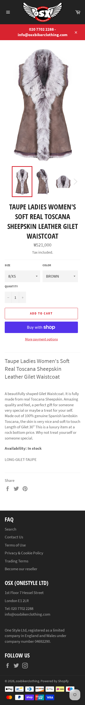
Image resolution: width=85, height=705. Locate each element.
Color (46, 265)
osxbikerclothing (27, 681)
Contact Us (14, 537)
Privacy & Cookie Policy (24, 552)
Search (10, 529)
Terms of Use (15, 545)
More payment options (41, 339)
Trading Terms (16, 561)
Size (7, 265)
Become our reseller (21, 568)
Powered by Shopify (55, 681)
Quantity (11, 286)
